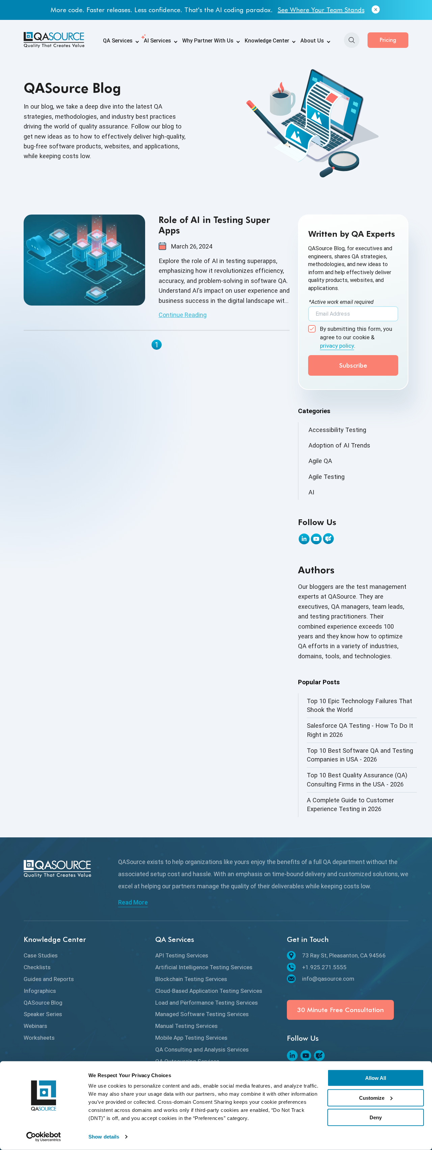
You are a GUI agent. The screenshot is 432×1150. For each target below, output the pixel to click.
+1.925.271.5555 (324, 967)
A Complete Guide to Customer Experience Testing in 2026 (350, 804)
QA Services (118, 40)
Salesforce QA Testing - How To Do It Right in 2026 (360, 730)
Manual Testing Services (186, 1026)
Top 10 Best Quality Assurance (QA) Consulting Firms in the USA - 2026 (357, 779)
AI (311, 492)
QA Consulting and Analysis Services (202, 1049)
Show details (103, 1137)
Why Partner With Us (208, 40)
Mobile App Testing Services (191, 1037)
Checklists (37, 967)
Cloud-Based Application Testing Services (208, 990)
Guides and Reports (49, 979)
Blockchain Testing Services (191, 979)
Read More (133, 902)
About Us (312, 40)
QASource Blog (43, 1002)
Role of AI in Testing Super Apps (214, 224)
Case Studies (41, 955)
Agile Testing (326, 476)
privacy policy (337, 345)
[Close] (376, 10)
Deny (376, 1117)
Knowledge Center (267, 40)
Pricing (388, 40)
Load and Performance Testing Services (206, 1002)
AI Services (157, 40)
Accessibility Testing (337, 429)
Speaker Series (43, 1014)
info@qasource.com (328, 978)
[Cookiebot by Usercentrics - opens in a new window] (43, 1137)
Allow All (375, 1078)
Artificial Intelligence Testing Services (203, 967)
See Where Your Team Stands (321, 10)
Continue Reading (183, 314)
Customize (371, 1097)
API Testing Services (181, 955)
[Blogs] (328, 538)
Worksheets (39, 1037)
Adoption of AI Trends (339, 445)
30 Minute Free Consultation (340, 1010)
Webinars (35, 1026)
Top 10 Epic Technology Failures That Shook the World (359, 705)
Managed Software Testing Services (202, 1014)
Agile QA (320, 460)
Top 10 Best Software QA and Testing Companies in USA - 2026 (360, 755)
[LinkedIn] (304, 539)
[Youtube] (316, 539)
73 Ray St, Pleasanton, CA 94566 (344, 955)
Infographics (40, 990)
